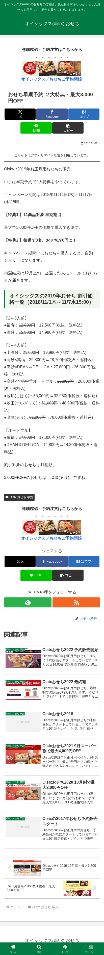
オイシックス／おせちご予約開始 (51, 79)
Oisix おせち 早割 (21, 497)
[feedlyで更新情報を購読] (27, 602)
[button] (68, 128)
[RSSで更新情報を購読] (76, 602)
